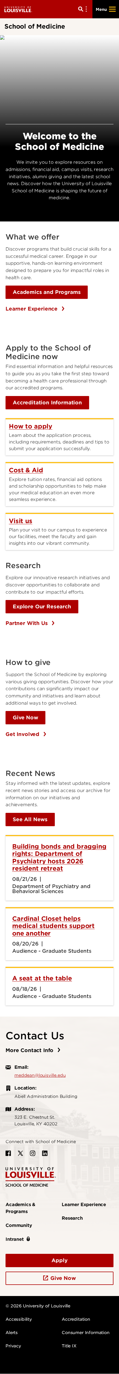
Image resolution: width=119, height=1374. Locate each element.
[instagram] (32, 1153)
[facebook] (8, 1153)
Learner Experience (32, 309)
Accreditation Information (47, 402)
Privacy (13, 1345)
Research (72, 1218)
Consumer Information (86, 1332)
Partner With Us (27, 623)
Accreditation (76, 1319)
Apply (59, 1260)
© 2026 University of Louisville (38, 1306)
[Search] (83, 9)
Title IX (69, 1345)
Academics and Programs (47, 292)
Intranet (15, 1239)
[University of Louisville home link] (18, 9)
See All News (30, 819)
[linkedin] (45, 1153)
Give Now (25, 717)
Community (19, 1225)
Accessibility (19, 1319)
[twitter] (20, 1153)
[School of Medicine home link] (31, 1176)
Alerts (12, 1332)
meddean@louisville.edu (40, 1075)
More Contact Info (30, 1050)
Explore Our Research (42, 606)
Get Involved (23, 734)
